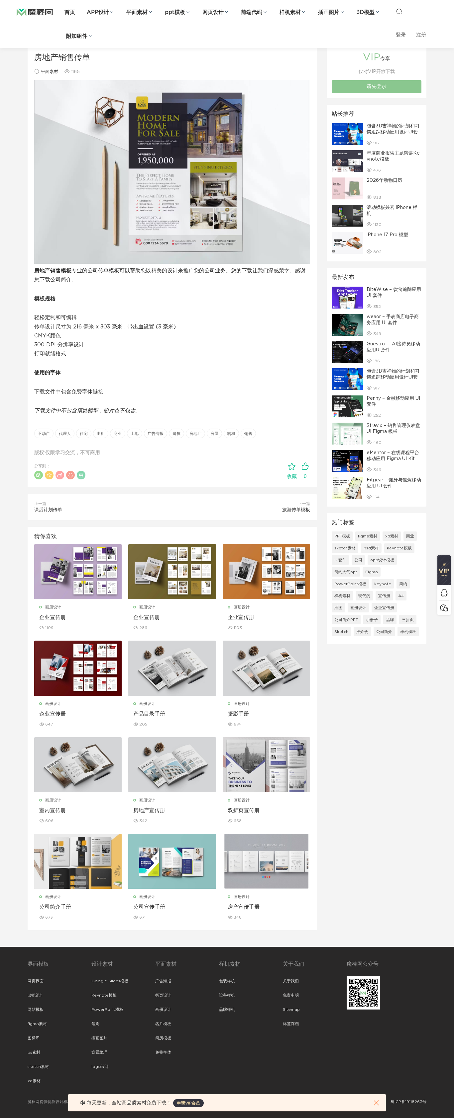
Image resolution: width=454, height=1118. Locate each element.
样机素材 (290, 12)
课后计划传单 (48, 510)
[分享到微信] (38, 475)
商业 (118, 434)
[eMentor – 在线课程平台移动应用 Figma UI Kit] (347, 461)
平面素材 (137, 12)
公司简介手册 (55, 907)
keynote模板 (399, 548)
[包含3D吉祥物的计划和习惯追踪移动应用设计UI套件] (347, 134)
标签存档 (291, 1024)
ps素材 (34, 1052)
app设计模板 (382, 560)
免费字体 (163, 1052)
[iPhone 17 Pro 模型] (347, 243)
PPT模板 (342, 536)
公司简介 (384, 632)
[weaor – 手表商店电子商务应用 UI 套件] (347, 325)
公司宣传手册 (149, 907)
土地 (135, 434)
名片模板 (163, 1024)
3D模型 (366, 12)
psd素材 (371, 548)
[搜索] (399, 11)
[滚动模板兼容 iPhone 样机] (347, 216)
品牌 (390, 620)
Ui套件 (340, 560)
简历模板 (163, 1038)
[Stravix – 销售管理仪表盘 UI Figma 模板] (347, 434)
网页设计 (213, 12)
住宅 (84, 434)
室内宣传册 (52, 810)
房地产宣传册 (149, 810)
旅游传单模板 (296, 510)
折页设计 (163, 995)
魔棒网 (35, 11)
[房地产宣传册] (172, 764)
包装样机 (227, 981)
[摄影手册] (266, 668)
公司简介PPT (346, 620)
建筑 (176, 434)
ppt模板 (175, 12)
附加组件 (76, 36)
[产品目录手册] (172, 668)
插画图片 (328, 12)
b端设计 (35, 995)
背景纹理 (99, 1052)
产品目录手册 (149, 714)
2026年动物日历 (384, 180)
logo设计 (100, 1067)
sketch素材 (345, 548)
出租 (101, 434)
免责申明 (291, 995)
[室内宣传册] (78, 764)
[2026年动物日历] (347, 188)
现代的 (364, 596)
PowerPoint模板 (350, 584)
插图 (338, 608)
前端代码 (251, 12)
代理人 (65, 434)
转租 (231, 434)
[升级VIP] (444, 570)
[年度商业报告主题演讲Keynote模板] (347, 161)
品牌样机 (227, 1010)
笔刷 (95, 1024)
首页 (69, 12)
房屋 (214, 434)
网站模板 (36, 1010)
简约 (403, 584)
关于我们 (291, 981)
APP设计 (98, 12)
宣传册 (384, 596)
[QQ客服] (444, 592)
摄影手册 (238, 714)
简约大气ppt (345, 572)
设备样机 (227, 995)
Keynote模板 (104, 995)
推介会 (362, 632)
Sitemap (291, 1010)
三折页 (408, 620)
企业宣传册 (52, 617)
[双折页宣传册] (266, 764)
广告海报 (156, 434)
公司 (358, 560)
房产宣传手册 (244, 907)
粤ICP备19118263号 (408, 1102)
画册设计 (53, 607)
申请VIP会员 (188, 1103)
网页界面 (36, 981)
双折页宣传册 (244, 810)
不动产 (44, 434)
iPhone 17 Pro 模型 (387, 235)
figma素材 (367, 536)
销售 (248, 434)
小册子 (372, 620)
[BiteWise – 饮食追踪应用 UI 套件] (347, 298)
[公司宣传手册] (172, 861)
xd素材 (391, 536)
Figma (371, 572)
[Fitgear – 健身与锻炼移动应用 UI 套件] (347, 488)
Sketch (341, 632)
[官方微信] (444, 607)
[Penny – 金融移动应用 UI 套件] (347, 406)
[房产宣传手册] (266, 861)
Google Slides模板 (109, 981)
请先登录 (377, 86)
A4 (401, 596)
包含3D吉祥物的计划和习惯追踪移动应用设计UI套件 (393, 132)
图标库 (34, 1038)
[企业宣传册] (78, 571)
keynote (382, 584)
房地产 (195, 434)
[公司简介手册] (78, 861)
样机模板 (408, 632)
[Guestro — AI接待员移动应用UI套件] (347, 352)
